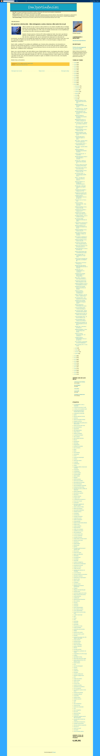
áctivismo (76, 418)
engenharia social (77, 518)
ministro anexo (77, 591)
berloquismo (76, 441)
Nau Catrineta (77, 601)
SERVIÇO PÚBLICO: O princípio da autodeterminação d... (80, 183)
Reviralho (76, 672)
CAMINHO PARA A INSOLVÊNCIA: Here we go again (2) (80, 339)
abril (76, 348)
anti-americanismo (78, 427)
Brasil (75, 449)
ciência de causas (77, 460)
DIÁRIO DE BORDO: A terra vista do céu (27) (81, 230)
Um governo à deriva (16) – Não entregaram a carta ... (81, 281)
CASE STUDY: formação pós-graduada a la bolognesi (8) (81, 259)
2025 (75, 64)
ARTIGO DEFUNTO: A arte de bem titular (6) (81, 249)
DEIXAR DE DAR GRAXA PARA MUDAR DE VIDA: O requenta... (81, 266)
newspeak (76, 605)
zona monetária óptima (79, 731)
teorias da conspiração (79, 706)
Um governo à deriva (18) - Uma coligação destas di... (81, 243)
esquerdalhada (77, 521)
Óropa (75, 618)
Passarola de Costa (78, 626)
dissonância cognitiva (78, 493)
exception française (78, 537)
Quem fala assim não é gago (80, 658)
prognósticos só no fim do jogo (80, 653)
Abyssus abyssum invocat (79, 416)
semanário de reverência (79, 686)
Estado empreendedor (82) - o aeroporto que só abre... (81, 252)
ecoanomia (76, 502)
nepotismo (76, 604)
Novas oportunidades (78, 607)
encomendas (76, 514)
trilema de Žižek (77, 713)
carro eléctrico (77, 452)
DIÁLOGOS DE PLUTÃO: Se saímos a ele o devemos (81, 314)
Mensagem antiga (65, 71)
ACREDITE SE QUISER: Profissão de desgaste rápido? (80, 302)
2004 (75, 372)
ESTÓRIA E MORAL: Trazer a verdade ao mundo (81, 216)
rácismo (75, 667)
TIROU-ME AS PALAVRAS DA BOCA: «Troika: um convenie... (80, 234)
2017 (75, 79)
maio (76, 98)
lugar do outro (77, 579)
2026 (75, 62)
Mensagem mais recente (16, 71)
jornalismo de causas (78, 565)
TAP (75, 702)
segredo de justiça (78, 685)
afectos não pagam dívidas (79, 419)
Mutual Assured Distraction (79, 599)
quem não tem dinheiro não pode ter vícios (80, 661)
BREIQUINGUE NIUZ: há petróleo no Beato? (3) (80, 120)
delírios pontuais (77, 479)
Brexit (75, 451)
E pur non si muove (78, 501)
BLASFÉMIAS (77, 385)
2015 (75, 82)
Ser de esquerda (77, 688)
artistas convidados (78, 433)
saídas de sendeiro (78, 678)
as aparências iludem (78, 435)
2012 (75, 357)
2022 (75, 69)
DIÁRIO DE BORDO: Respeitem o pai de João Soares (81, 105)
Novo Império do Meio (78, 609)
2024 (75, 66)
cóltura (75, 465)
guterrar (75, 546)
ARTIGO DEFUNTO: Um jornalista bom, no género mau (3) (81, 112)
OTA (75, 619)
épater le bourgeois (78, 519)
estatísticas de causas (78, 530)
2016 (75, 80)
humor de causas (77, 552)
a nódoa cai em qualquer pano (80, 409)
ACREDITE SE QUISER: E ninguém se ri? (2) (80, 190)
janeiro (76, 353)
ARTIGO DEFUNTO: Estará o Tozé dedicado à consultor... (81, 157)
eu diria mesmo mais (20, 64)
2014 (75, 84)
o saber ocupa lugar (78, 614)
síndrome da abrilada (78, 692)
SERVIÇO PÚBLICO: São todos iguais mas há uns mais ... (80, 101)
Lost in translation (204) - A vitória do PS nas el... (80, 144)
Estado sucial (77, 524)
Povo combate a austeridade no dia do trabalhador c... (81, 342)
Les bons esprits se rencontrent (80, 574)
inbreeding (76, 555)
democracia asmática (78, 480)
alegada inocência (78, 421)
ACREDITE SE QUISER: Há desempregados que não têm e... (81, 323)
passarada (76, 624)
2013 (75, 355)
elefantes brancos (77, 511)
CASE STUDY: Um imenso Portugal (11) (80, 263)
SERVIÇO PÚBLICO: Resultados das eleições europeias (81, 150)
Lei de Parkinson (77, 572)
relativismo (76, 670)
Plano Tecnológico (78, 644)
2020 (75, 73)
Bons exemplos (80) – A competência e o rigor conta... (80, 255)
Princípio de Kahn (77, 649)
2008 (75, 365)
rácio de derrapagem (78, 666)
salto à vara (76, 681)
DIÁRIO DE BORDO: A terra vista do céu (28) (81, 207)
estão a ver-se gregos (78, 529)
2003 (75, 374)
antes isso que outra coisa (79, 425)
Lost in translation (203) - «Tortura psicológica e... (80, 308)
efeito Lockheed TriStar (79, 506)
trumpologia (76, 714)
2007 (75, 366)
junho (76, 97)
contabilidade (77, 471)
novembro (77, 87)
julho (76, 95)
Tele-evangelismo (77, 703)
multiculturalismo (77, 596)
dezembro (77, 86)
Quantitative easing (78, 656)
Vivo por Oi (76, 726)
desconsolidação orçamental (80, 485)
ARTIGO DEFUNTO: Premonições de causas (80, 305)
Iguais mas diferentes (78, 554)
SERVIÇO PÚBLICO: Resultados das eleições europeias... (81, 116)
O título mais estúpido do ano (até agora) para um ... (81, 246)
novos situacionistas (78, 610)
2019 (75, 75)
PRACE (75, 647)
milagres (76, 588)
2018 (75, 77)
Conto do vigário (77, 472)
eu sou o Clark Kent (78, 535)
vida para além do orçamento (80, 725)
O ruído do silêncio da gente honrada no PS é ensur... (81, 165)
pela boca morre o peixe (79, 634)
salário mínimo (77, 680)
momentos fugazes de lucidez (80, 593)
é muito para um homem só (79, 499)
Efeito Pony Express (78, 508)
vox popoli (76, 729)
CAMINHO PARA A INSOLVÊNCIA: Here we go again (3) (80, 197)
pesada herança (77, 641)
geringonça (76, 541)
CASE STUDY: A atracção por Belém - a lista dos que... (81, 223)
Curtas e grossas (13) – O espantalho (80, 154)
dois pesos (76, 494)
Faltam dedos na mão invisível (80, 538)
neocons (76, 602)
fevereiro (77, 351)
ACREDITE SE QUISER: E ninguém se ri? (80, 210)
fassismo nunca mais (78, 540)
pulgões (75, 655)
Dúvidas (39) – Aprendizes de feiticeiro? (80, 327)
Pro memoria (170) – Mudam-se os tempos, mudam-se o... (81, 123)
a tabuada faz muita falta (79, 413)
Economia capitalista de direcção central (79, 505)
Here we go (76, 551)
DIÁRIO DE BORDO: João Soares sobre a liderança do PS (81, 133)
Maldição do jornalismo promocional (79, 586)
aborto (75, 414)
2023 (75, 68)
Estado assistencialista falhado (80, 522)
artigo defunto (77, 431)
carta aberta (76, 454)
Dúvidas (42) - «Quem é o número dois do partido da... (80, 162)
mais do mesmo (77, 583)
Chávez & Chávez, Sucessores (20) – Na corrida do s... (80, 334)
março (76, 350)
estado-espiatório (77, 526)
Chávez (75, 459)
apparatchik (76, 428)
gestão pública (77, 543)
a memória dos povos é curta (80, 407)
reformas (76, 669)
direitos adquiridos (78, 491)
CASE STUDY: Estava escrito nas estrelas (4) (81, 127)
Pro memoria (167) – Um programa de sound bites (81, 298)
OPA (75, 616)
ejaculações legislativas (79, 510)
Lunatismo (76, 582)
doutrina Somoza (77, 496)
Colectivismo (76, 463)
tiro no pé (26, 64)
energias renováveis (78, 516)
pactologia (76, 621)
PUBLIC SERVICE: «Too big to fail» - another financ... (81, 295)
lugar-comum (76, 580)
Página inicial (42, 71)
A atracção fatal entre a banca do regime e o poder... (80, 138)
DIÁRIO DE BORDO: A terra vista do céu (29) (81, 171)
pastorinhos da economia (79, 629)
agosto (76, 93)
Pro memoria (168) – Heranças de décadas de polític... (81, 220)
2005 (75, 370)
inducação (76, 560)
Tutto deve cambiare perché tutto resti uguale (80, 717)
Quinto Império (77, 662)
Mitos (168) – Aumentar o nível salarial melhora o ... (81, 278)
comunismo (76, 469)
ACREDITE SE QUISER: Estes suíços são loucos (80, 213)
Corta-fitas (76, 388)
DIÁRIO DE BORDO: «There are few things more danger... (81, 330)
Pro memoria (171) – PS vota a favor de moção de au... (81, 109)
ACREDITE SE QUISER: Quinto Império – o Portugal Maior (80, 275)
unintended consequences (79, 721)
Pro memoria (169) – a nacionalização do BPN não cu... (80, 174)
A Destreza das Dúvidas (79, 381)
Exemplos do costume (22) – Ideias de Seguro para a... (81, 193)
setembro (77, 91)
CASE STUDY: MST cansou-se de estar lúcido (81, 168)
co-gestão (76, 462)
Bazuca (75, 439)
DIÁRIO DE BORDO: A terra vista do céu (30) (81, 130)
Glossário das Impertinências (79, 40)
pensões (76, 635)
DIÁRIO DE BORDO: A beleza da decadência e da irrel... (81, 284)
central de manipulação (79, 457)
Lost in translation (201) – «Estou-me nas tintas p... (81, 320)
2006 (75, 368)
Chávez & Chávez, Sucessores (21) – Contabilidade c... (79, 292)
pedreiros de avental (78, 632)
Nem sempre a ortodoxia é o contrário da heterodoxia (81, 237)
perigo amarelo (77, 639)
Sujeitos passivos (77, 698)
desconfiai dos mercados (79, 482)
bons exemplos (77, 447)
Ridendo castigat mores (79, 675)
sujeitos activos (77, 697)
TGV (75, 708)
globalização (76, 545)
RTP (75, 677)
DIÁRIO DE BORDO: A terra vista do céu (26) (81, 240)
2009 (75, 363)
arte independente (78, 430)
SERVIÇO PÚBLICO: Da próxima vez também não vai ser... (81, 227)
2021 (75, 71)
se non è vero (77, 683)
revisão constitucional (78, 673)
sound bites (76, 695)
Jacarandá (76, 391)
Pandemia (76, 622)
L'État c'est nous (77, 568)
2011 (75, 359)
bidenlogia (76, 443)
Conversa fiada (77, 474)
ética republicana (77, 532)
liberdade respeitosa (78, 576)
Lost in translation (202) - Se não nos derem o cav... (81, 317)
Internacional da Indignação (80, 563)
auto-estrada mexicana (79, 438)
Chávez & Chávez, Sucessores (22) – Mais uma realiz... (80, 204)
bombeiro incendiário (78, 446)
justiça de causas (77, 566)
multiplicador (76, 597)
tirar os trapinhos (77, 710)
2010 (75, 361)
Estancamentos (77, 527)
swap (75, 700)
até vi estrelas (77, 436)
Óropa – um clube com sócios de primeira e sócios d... (80, 178)
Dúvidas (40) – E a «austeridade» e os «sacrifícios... (79, 271)
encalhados (76, 513)
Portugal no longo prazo (79, 394)
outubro (77, 89)
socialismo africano (78, 694)
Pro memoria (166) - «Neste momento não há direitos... (81, 311)
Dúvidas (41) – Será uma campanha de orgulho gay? (80, 187)
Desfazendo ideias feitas (79, 487)
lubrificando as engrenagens (80, 577)
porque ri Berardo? (78, 646)
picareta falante (77, 643)
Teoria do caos (77, 705)
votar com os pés (77, 728)
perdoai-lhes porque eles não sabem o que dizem (80, 638)
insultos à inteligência (78, 562)
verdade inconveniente (79, 723)
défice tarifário (77, 476)
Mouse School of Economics (80, 594)
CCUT (75, 455)
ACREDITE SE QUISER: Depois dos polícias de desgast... (80, 287)
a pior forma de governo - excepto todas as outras (79, 411)
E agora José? (77, 497)
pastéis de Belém (77, 627)
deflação (76, 477)
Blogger (54, 752)
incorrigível (76, 559)
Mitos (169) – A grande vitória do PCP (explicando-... (81, 141)
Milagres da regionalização (79, 589)
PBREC (75, 630)
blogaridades (76, 444)
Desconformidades (78, 483)
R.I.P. (75, 664)
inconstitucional (77, 557)
